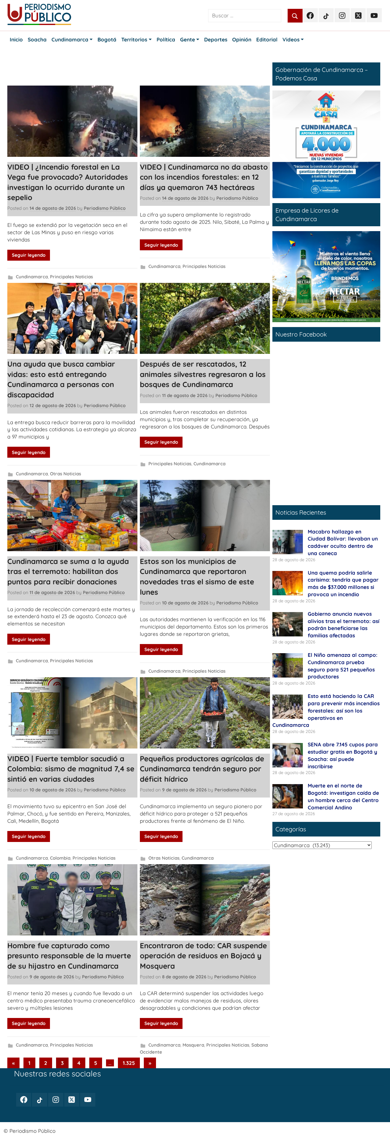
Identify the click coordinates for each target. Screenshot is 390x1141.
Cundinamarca (32, 277)
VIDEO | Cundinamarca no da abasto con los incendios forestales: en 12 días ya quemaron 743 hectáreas (204, 177)
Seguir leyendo (28, 255)
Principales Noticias (71, 277)
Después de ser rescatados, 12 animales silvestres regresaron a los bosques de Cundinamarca (203, 374)
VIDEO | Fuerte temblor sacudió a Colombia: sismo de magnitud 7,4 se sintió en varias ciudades (70, 769)
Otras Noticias (65, 474)
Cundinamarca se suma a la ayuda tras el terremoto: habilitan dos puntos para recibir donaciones (68, 571)
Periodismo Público (105, 208)
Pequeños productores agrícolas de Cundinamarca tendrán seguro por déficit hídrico (202, 769)
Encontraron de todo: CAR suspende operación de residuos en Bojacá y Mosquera (203, 955)
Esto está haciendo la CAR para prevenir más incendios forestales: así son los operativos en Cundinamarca (326, 710)
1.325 (129, 1063)
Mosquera (193, 1045)
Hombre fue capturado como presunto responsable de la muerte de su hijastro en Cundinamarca (69, 955)
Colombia (60, 858)
